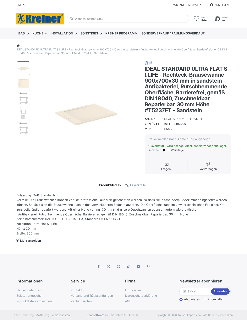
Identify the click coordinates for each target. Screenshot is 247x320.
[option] (23, 68)
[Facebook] (98, 266)
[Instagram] (118, 266)
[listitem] (86, 113)
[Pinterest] (148, 266)
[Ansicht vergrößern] (86, 113)
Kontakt (178, 4)
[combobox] (22, 4)
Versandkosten (61, 315)
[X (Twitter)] (108, 266)
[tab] (110, 185)
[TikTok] (128, 266)
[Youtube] (138, 266)
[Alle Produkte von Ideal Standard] (148, 63)
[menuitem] (23, 33)
